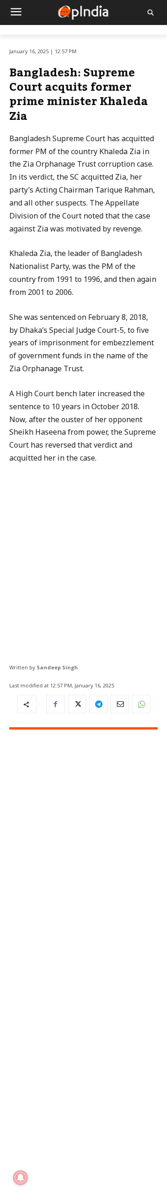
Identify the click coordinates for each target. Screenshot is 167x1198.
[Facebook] (55, 704)
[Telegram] (98, 704)
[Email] (119, 704)
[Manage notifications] (20, 1177)
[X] (77, 704)
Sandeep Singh (57, 667)
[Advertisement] (83, 560)
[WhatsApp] (141, 704)
